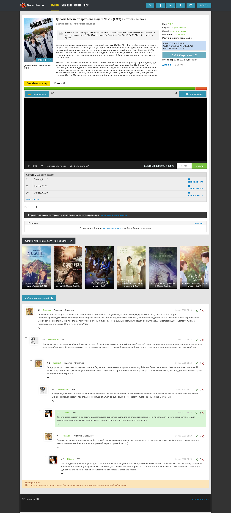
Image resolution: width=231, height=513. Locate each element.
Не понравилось (194, 94)
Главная (55, 5)
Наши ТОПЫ (66, 5)
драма (183, 31)
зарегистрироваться (113, 228)
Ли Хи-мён (180, 34)
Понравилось (39, 94)
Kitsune (66, 413)
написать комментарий (114, 215)
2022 (170, 24)
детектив (174, 31)
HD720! (86, 5)
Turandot (47, 310)
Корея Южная (179, 27)
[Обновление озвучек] (180, 5)
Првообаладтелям (199, 499)
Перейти (199, 166)
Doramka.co (32, 5)
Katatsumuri (53, 340)
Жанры (77, 5)
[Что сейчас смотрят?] (191, 5)
